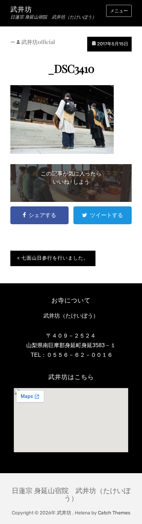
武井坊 (21, 9)
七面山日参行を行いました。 (55, 258)
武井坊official (38, 41)
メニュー (119, 10)
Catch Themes (114, 513)
